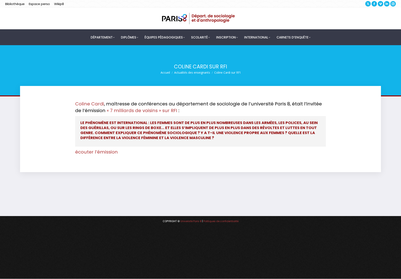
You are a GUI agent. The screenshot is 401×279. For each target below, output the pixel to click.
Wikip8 (59, 4)
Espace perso (39, 4)
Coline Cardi (89, 104)
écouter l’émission (96, 152)
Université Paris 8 (191, 221)
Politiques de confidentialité (221, 221)
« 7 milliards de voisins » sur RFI (142, 110)
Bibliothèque (15, 4)
